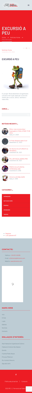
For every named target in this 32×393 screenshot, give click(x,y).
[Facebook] (16, 374)
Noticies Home (7, 50)
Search (28, 114)
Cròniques (7, 196)
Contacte (24, 381)
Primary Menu (28, 5)
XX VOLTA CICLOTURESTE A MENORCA (18, 150)
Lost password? (10, 235)
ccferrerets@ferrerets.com (17, 258)
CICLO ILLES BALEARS (17, 177)
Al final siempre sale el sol (18, 141)
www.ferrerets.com (16, 261)
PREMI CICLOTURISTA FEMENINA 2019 (16, 168)
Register (8, 233)
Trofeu (6, 214)
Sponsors (7, 210)
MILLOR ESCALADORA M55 (18, 159)
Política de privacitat (11, 381)
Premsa (6, 205)
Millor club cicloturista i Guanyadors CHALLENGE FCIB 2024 (19, 131)
